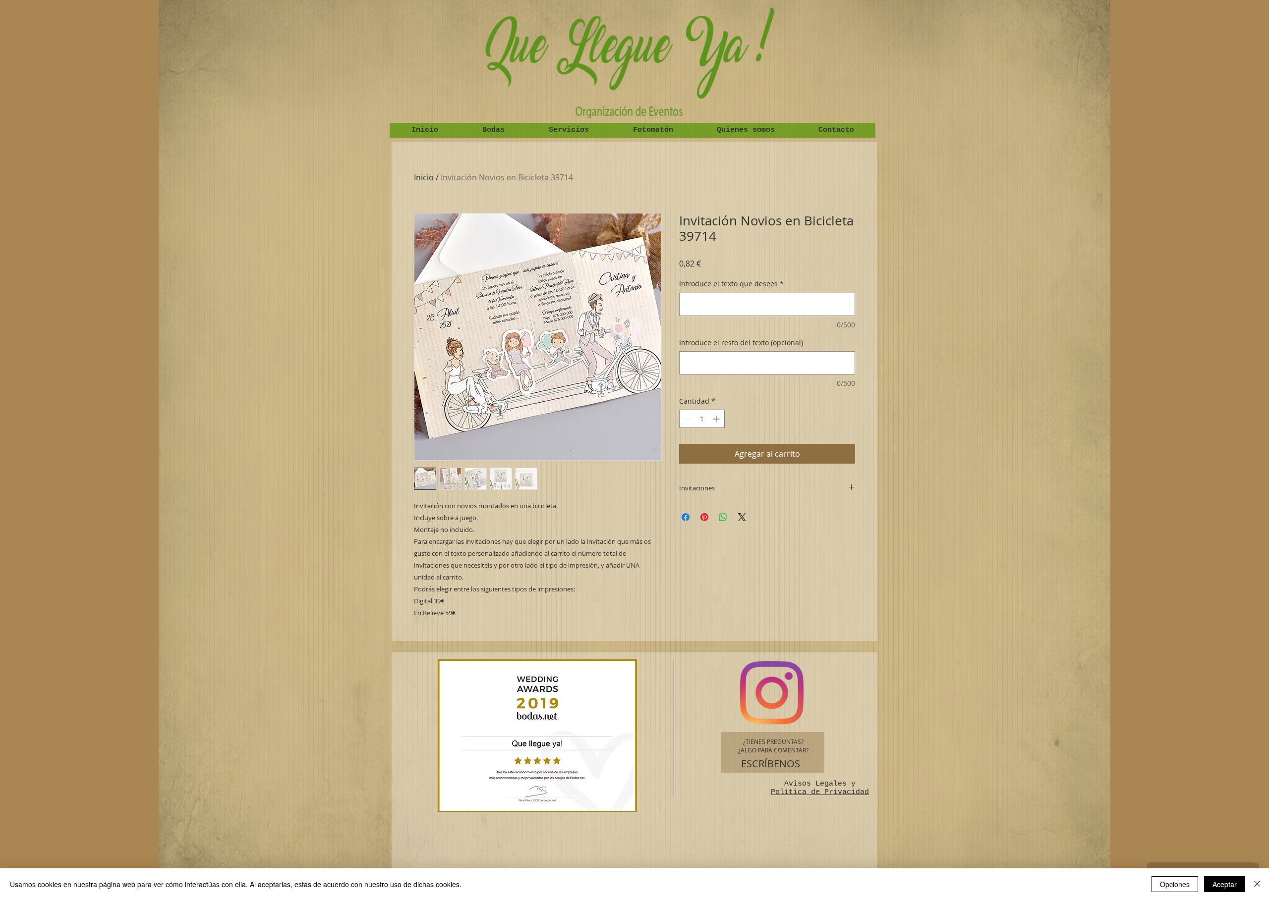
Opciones (1175, 884)
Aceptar (1224, 884)
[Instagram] (772, 693)
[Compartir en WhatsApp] (723, 517)
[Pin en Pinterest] (704, 517)
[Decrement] (687, 418)
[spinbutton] (702, 418)
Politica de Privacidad (820, 792)
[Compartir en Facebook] (686, 517)
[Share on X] (742, 517)
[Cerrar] (1257, 884)
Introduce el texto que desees (731, 283)
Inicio (424, 177)
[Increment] (717, 418)
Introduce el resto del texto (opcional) (741, 342)
